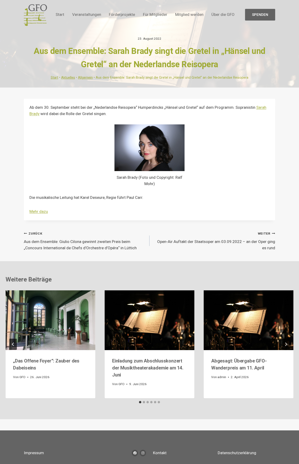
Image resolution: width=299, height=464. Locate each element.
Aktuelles (68, 77)
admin (221, 377)
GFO (22, 377)
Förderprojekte (122, 15)
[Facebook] (135, 453)
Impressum (34, 453)
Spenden (260, 14)
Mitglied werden (189, 15)
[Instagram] (143, 453)
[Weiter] (286, 344)
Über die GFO (223, 15)
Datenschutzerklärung (237, 453)
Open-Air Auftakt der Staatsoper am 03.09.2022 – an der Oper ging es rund (216, 241)
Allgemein (85, 77)
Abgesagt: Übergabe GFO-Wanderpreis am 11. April (239, 364)
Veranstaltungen (86, 15)
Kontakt (160, 453)
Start (60, 15)
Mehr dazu (38, 211)
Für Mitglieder (155, 15)
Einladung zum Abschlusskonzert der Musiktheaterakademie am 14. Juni (147, 368)
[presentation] (50, 320)
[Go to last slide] (13, 344)
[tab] (140, 402)
